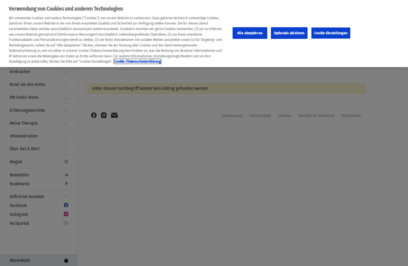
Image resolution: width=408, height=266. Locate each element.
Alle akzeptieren (250, 33)
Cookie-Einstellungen (330, 33)
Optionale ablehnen (289, 33)
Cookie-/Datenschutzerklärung (137, 61)
